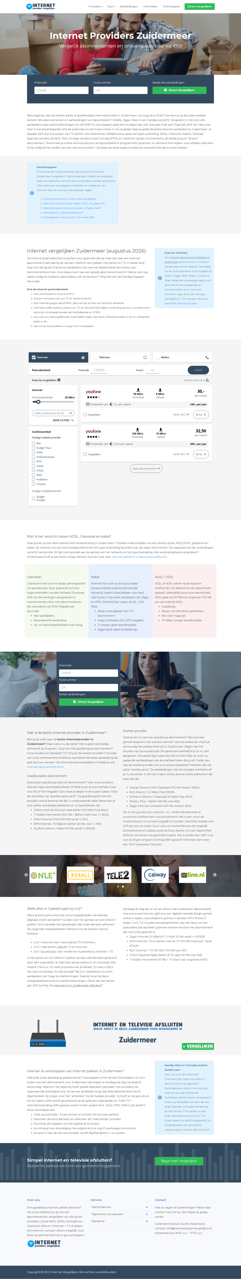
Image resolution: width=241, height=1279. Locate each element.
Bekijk (199, 414)
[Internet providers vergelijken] (41, 6)
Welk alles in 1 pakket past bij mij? (63, 212)
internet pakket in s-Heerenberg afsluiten (139, 556)
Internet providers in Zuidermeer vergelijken (70, 198)
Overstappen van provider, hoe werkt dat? (68, 217)
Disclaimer (98, 1221)
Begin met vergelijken (179, 1161)
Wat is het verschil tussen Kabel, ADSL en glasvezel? (74, 203)
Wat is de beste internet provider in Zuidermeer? (72, 208)
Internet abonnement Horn (45, 767)
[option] (46, 875)
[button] (26, 874)
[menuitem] (95, 6)
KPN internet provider (184, 303)
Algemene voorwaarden (107, 1214)
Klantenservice (101, 1207)
